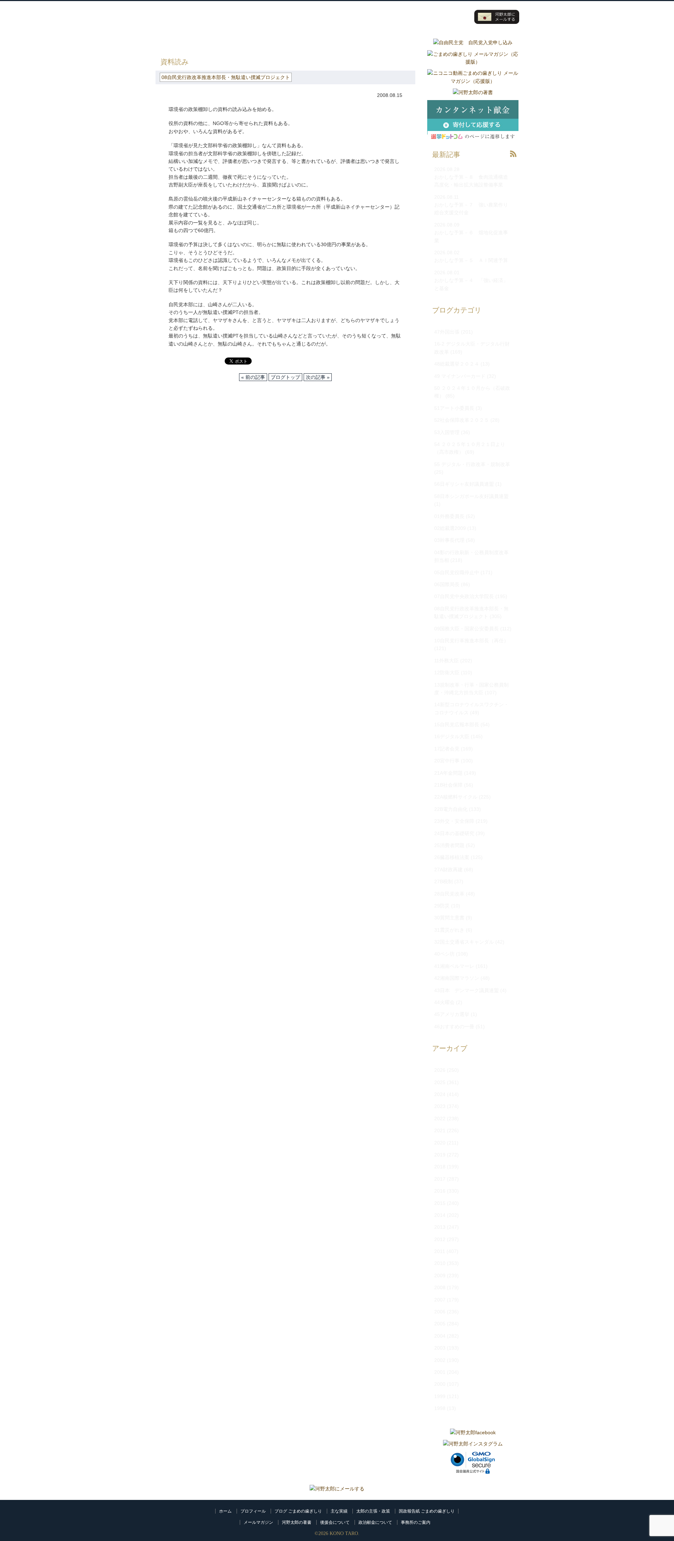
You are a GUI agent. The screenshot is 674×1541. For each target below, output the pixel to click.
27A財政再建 (448, 869)
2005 (439, 1323)
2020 (439, 1143)
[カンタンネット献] (472, 144)
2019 (439, 1155)
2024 (439, 1094)
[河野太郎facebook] (473, 1432)
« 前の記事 (253, 377)
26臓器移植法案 (451, 857)
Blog (409, 16)
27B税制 (443, 881)
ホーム (225, 1511)
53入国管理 (447, 432)
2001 (439, 1372)
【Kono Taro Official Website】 (186, 24)
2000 (439, 1384)
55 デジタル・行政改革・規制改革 (472, 464)
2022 (439, 1118)
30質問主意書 (449, 917)
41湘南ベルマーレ (454, 966)
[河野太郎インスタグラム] (473, 1444)
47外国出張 (447, 332)
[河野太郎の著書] (473, 92)
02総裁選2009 (450, 528)
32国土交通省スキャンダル (464, 942)
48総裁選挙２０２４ (456, 364)
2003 (439, 1348)
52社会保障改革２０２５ (461, 420)
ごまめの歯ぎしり (199, 42)
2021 (439, 1130)
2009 (439, 1275)
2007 (439, 1300)
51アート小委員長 (454, 408)
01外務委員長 (449, 516)
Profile (325, 16)
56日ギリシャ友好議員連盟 (464, 484)
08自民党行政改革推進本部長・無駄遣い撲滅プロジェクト (293, 42)
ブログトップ (285, 377)
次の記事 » (318, 377)
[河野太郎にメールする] (337, 1488)
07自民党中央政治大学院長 (464, 596)
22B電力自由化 (451, 809)
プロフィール (253, 1511)
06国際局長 (447, 584)
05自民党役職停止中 (456, 572)
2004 (439, 1336)
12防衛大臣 (447, 672)
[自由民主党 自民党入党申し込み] (473, 42)
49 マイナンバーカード (459, 376)
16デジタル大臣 (451, 736)
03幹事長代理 (449, 540)
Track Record (367, 16)
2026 (439, 1070)
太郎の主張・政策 (373, 1511)
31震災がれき (449, 930)
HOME (163, 42)
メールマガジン (258, 1522)
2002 (439, 1360)
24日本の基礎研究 (454, 833)
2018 (439, 1166)
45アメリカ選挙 (451, 1014)
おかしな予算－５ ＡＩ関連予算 (471, 260)
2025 (439, 1082)
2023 (439, 1106)
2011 (439, 1251)
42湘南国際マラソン (456, 978)
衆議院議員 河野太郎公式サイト (199, 13)
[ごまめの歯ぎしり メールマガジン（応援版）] (472, 62)
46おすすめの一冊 (454, 1026)
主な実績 (339, 1511)
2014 (439, 1215)
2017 (439, 1179)
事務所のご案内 (415, 1522)
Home (283, 16)
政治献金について (375, 1522)
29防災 (442, 906)
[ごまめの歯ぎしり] (513, 159)
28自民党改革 (449, 894)
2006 (439, 1311)
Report (451, 16)
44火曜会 (444, 1002)
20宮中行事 (447, 760)
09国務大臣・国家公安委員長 (466, 628)
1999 (439, 1396)
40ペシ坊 (444, 954)
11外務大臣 (446, 660)
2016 (439, 1191)
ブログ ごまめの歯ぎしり (298, 1511)
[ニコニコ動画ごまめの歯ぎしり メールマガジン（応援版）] (472, 81)
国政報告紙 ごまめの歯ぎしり (427, 1511)
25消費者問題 (449, 845)
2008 (439, 1287)
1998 (439, 1408)
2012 (439, 1239)
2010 (439, 1263)
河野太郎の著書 (296, 1522)
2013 (439, 1227)
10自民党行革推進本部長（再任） (471, 640)
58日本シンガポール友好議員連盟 (471, 496)
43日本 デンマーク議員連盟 (466, 990)
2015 (439, 1203)
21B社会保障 (448, 785)
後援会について (335, 1522)
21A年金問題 (448, 773)
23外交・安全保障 (454, 821)
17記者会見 (447, 749)
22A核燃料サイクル (455, 797)
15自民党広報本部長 (456, 724)
